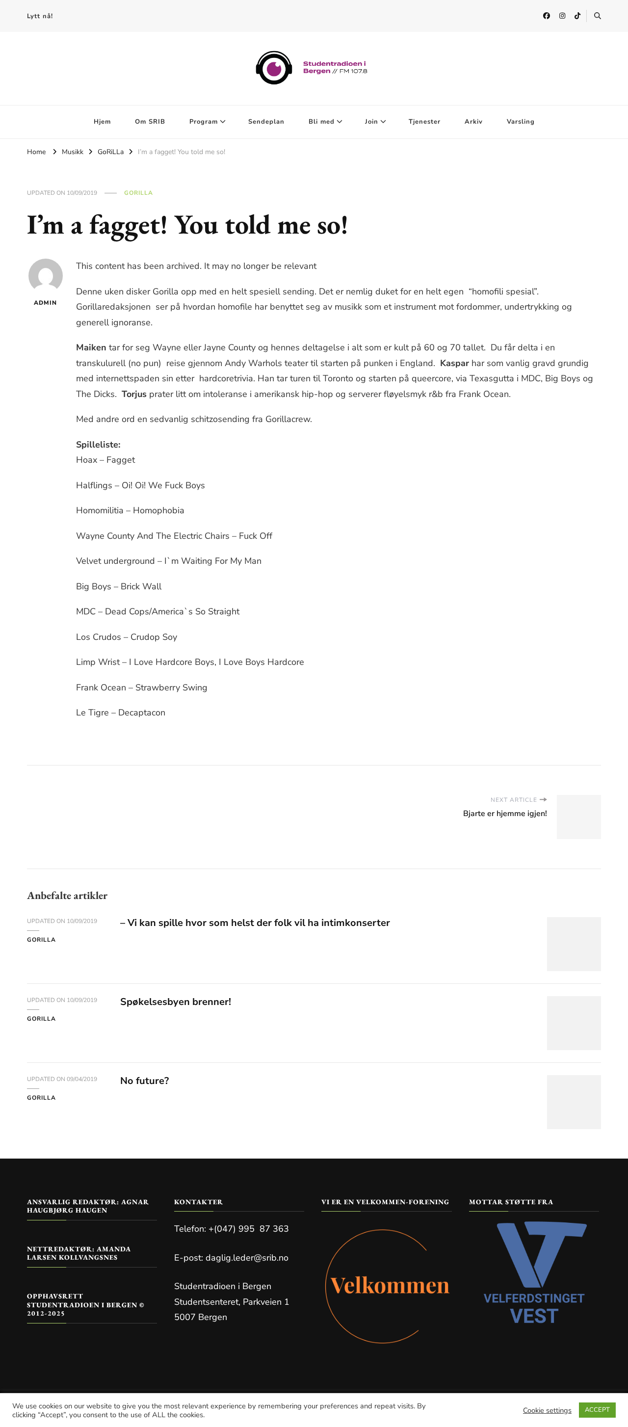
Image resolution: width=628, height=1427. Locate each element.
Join (371, 121)
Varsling (521, 121)
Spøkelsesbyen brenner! (175, 1001)
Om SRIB (150, 121)
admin (45, 303)
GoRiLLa (138, 193)
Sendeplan (266, 121)
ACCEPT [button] (597, 1409)
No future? (144, 1080)
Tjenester (425, 121)
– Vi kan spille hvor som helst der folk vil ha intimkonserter (255, 922)
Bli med (322, 121)
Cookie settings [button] (547, 1410)
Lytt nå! (40, 16)
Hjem (102, 121)
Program (203, 121)
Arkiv (474, 121)
